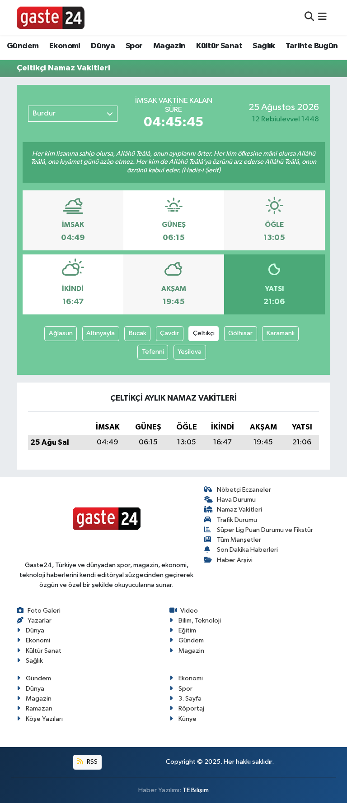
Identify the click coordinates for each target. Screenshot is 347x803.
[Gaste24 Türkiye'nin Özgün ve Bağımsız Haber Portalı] (50, 17)
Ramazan (39, 708)
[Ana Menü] (322, 17)
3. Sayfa (190, 698)
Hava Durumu (236, 499)
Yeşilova (190, 351)
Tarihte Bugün (312, 46)
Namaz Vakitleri (239, 509)
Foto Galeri (44, 610)
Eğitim (187, 630)
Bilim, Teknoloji (199, 620)
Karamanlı (281, 333)
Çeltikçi (204, 333)
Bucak (137, 333)
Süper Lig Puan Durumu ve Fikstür (265, 529)
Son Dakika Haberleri (247, 549)
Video (189, 610)
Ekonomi (64, 46)
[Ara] (309, 17)
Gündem (22, 46)
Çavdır (169, 333)
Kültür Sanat (219, 46)
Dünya (103, 46)
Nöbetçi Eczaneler (244, 489)
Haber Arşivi (235, 560)
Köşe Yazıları (44, 718)
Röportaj (191, 708)
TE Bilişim (196, 790)
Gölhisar (240, 333)
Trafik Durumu (237, 520)
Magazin (169, 46)
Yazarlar (40, 620)
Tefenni (153, 351)
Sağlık (264, 46)
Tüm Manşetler (239, 539)
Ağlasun (61, 333)
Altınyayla (100, 333)
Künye (187, 718)
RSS (91, 761)
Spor (134, 46)
